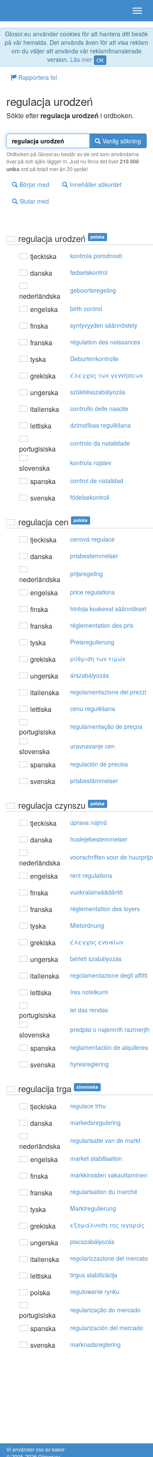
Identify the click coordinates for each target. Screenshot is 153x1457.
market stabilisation (96, 1158)
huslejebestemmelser (99, 839)
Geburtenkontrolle (94, 358)
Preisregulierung (92, 642)
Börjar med (33, 184)
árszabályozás (89, 675)
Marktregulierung (93, 1208)
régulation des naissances (105, 342)
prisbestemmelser (94, 555)
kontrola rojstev (90, 462)
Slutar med (33, 201)
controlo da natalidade (100, 443)
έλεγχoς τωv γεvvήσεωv (106, 375)
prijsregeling (86, 573)
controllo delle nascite (99, 408)
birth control (86, 308)
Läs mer (81, 59)
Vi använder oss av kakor (35, 1449)
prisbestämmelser (94, 780)
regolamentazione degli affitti (108, 975)
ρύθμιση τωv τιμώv (97, 658)
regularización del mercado (106, 1327)
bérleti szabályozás (96, 958)
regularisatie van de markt (105, 1140)
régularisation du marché (103, 1191)
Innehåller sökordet (95, 184)
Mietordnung (87, 925)
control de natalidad (96, 480)
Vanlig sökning (121, 141)
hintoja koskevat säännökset (108, 608)
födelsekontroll (89, 497)
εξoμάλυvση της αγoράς (107, 1225)
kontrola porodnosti (96, 255)
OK (100, 60)
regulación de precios (99, 764)
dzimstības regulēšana (100, 425)
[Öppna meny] (137, 10)
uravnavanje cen (92, 746)
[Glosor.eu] (21, 10)
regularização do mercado (105, 1309)
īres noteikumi (89, 992)
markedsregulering (95, 1122)
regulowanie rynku (94, 1291)
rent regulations (91, 875)
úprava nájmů (88, 822)
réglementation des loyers (105, 908)
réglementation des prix (101, 625)
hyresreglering (89, 1064)
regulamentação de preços (106, 726)
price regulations (92, 592)
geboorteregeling (93, 290)
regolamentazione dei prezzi (108, 692)
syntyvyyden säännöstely (103, 325)
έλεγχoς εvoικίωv (96, 942)
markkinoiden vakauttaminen (108, 1175)
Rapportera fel (37, 77)
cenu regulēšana (92, 708)
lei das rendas (89, 1009)
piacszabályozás (92, 1241)
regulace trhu (88, 1105)
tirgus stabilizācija (93, 1275)
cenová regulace (92, 539)
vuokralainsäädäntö (96, 892)
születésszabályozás (97, 392)
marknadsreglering (95, 1344)
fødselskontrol (89, 272)
